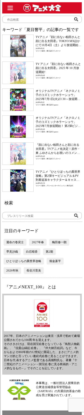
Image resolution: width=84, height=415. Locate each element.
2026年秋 (12, 270)
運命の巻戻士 (15, 242)
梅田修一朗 (59, 242)
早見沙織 (12, 251)
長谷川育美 (33, 270)
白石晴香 (32, 251)
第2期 (49, 251)
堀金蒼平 (55, 261)
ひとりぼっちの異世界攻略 (23, 261)
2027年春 (38, 242)
